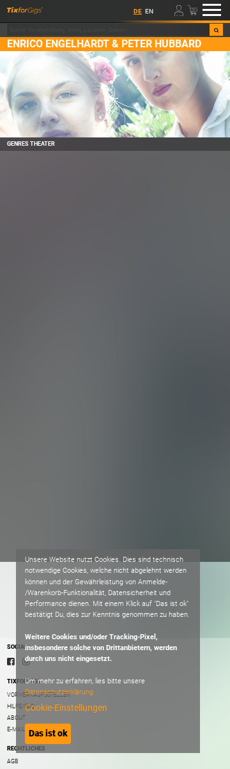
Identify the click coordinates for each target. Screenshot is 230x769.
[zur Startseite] (25, 10)
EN (149, 11)
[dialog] (108, 651)
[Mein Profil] (179, 9)
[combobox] (108, 30)
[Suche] (216, 30)
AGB (13, 761)
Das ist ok (48, 733)
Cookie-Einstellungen (66, 708)
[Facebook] (11, 661)
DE (138, 11)
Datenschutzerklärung (59, 692)
